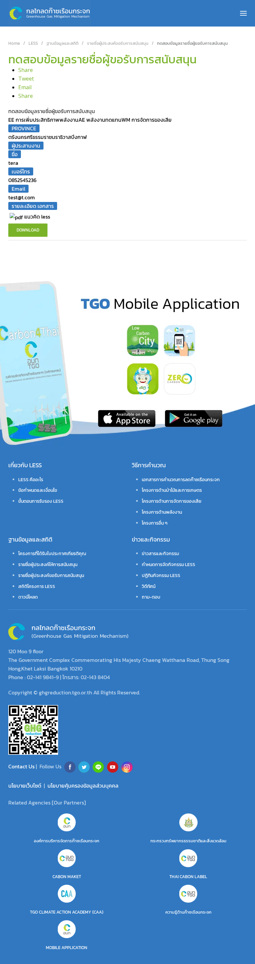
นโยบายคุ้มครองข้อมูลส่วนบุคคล (83, 786)
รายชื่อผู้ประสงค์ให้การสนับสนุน (47, 564)
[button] (243, 13)
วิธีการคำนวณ (149, 465)
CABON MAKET (66, 876)
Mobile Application (66, 947)
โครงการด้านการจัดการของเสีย (171, 501)
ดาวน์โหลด (28, 597)
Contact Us (22, 766)
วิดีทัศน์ (148, 586)
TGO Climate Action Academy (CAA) (66, 912)
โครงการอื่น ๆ (154, 523)
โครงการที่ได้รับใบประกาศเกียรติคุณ (52, 553)
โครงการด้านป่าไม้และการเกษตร (172, 490)
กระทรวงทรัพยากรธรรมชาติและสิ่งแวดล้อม (188, 841)
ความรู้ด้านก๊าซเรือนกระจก (188, 912)
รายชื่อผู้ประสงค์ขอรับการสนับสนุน (51, 575)
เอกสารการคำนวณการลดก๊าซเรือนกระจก (181, 479)
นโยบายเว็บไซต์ (24, 786)
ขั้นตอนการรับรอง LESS (40, 501)
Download (28, 230)
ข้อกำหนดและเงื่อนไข (37, 490)
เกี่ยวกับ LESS (25, 465)
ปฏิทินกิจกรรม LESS (161, 575)
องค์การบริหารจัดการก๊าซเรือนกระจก (66, 841)
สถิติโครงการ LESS (36, 586)
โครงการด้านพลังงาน (162, 512)
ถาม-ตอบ (151, 597)
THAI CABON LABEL (188, 876)
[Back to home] (49, 13)
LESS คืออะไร (30, 479)
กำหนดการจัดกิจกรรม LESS (168, 564)
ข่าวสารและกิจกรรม (160, 553)
